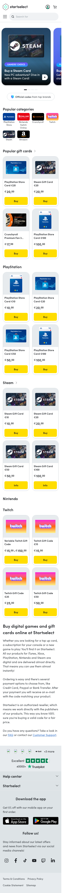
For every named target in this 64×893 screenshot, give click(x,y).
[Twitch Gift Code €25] (16, 578)
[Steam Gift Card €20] (45, 167)
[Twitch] (44, 860)
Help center (12, 776)
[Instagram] (7, 860)
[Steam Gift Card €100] (45, 451)
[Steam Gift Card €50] (16, 451)
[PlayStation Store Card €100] (45, 220)
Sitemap (31, 885)
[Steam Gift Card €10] (16, 399)
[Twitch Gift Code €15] (45, 526)
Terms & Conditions (14, 878)
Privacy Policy (35, 878)
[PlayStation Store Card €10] (16, 283)
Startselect (11, 785)
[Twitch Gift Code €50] (45, 578)
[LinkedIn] (53, 860)
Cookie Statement (13, 885)
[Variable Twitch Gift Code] (16, 526)
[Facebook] (16, 860)
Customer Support (44, 735)
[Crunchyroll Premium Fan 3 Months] (16, 220)
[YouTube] (35, 860)
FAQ (10, 735)
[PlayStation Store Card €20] (16, 167)
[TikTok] (26, 860)
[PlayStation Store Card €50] (16, 336)
